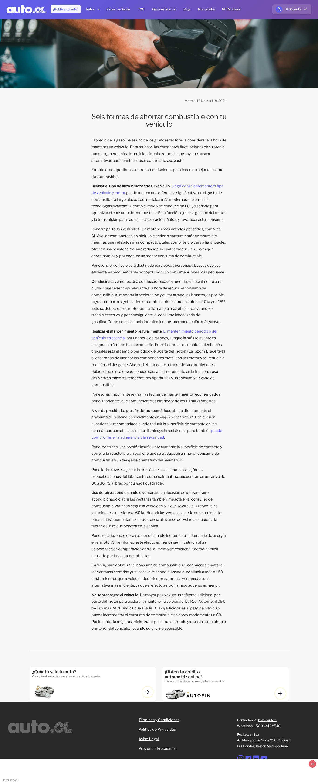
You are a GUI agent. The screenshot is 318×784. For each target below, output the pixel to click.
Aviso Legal (149, 739)
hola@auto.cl (267, 720)
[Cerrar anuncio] (312, 764)
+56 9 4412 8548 (267, 726)
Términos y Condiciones (159, 720)
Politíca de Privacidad (157, 729)
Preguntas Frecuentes (157, 748)
